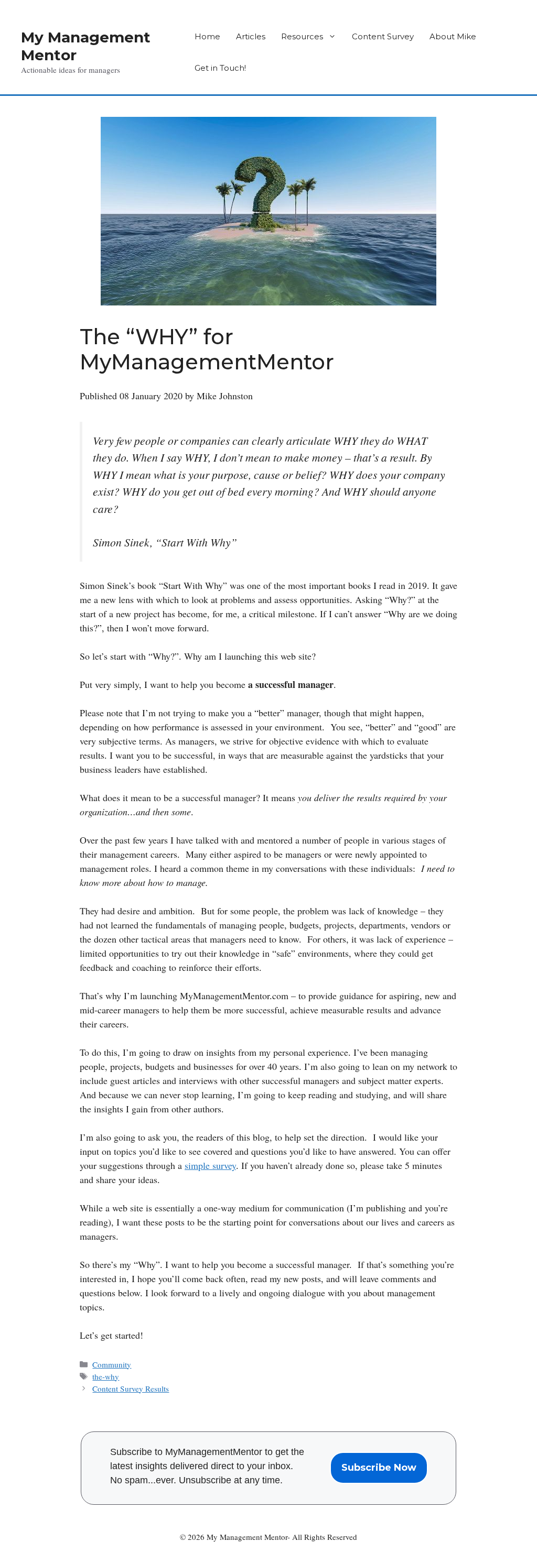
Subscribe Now (378, 1467)
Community (111, 1364)
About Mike (452, 36)
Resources (302, 36)
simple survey (210, 1165)
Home (207, 36)
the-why (105, 1376)
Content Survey (383, 36)
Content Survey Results (130, 1388)
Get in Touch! (220, 68)
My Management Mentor (86, 46)
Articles (250, 36)
